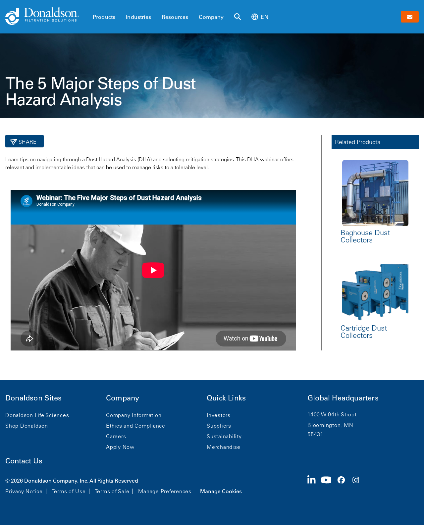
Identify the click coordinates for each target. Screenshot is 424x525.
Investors (219, 415)
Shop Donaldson (26, 425)
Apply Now (120, 446)
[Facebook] (344, 485)
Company (211, 17)
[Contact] (410, 17)
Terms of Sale (112, 491)
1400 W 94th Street (332, 414)
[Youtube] (329, 485)
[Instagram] (358, 485)
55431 (315, 434)
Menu (94, 5)
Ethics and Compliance (135, 425)
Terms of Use (69, 491)
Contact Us (23, 460)
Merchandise (223, 446)
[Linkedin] (314, 485)
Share (27, 141)
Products (104, 17)
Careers (116, 436)
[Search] (237, 17)
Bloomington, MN (330, 425)
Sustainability (224, 436)
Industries (138, 17)
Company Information (133, 415)
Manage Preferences (164, 491)
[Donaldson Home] (46, 16)
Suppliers (219, 425)
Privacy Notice (24, 491)
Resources (175, 17)
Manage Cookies (221, 491)
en (264, 17)
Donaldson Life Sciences (37, 415)
